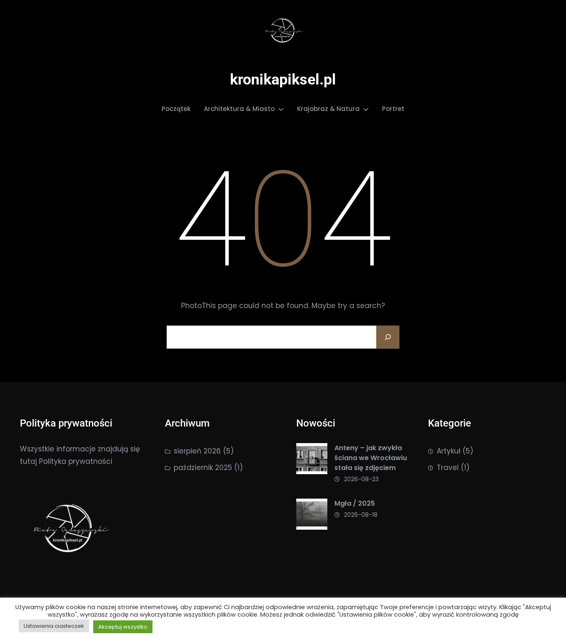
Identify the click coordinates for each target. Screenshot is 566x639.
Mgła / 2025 (354, 503)
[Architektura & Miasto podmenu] (281, 109)
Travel (448, 468)
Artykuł (448, 451)
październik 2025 (203, 468)
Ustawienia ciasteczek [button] (54, 626)
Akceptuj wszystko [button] (123, 627)
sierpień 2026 (197, 451)
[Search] (387, 337)
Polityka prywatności (75, 461)
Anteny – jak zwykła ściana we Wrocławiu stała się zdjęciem (370, 458)
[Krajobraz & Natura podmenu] (366, 109)
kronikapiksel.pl (283, 79)
